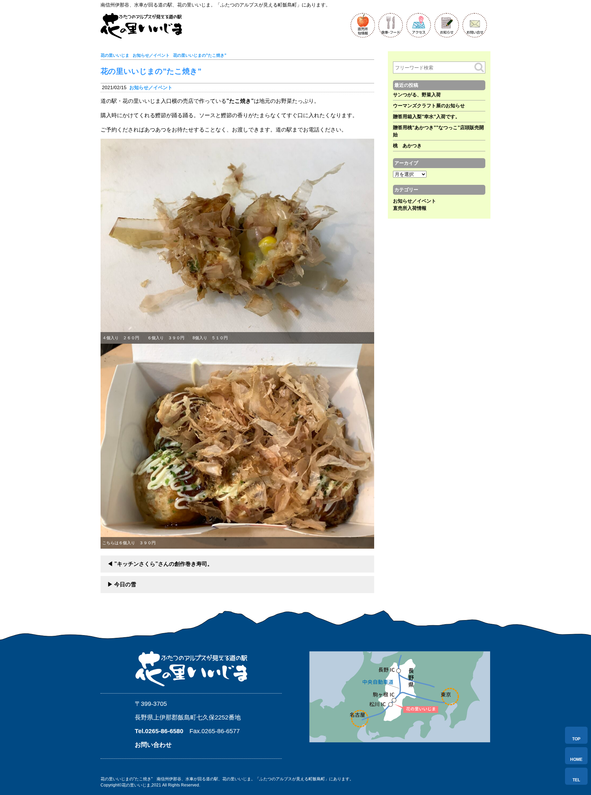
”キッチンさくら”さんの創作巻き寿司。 (163, 564)
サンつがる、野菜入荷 (417, 94)
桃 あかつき (407, 145)
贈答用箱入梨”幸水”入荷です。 (426, 116)
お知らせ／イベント (150, 87)
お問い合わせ (153, 744)
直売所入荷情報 (409, 208)
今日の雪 (125, 584)
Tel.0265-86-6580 (159, 731)
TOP (576, 739)
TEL (576, 780)
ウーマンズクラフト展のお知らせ (429, 105)
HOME (576, 759)
